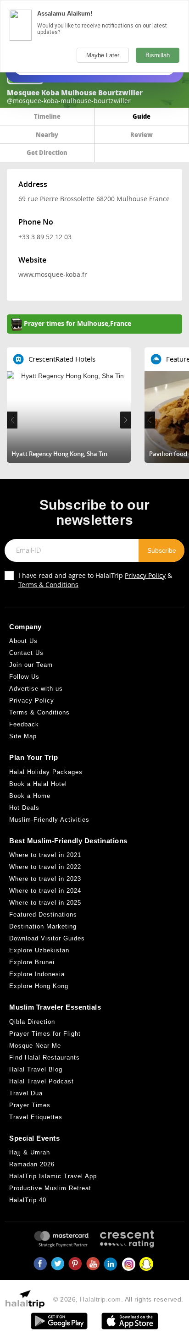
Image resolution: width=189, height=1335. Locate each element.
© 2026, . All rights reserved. (118, 1299)
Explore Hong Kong (38, 986)
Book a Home (29, 795)
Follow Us (24, 676)
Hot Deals (24, 807)
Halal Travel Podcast (41, 1081)
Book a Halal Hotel (38, 783)
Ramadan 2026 (32, 1164)
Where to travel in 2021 (45, 855)
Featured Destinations (43, 914)
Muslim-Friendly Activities (49, 819)
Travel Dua (26, 1093)
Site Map (23, 736)
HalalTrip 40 (27, 1200)
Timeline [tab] (47, 116)
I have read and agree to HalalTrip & (95, 580)
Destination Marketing (43, 926)
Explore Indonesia (37, 974)
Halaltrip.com (100, 1299)
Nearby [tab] (47, 134)
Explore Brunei (32, 962)
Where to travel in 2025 (45, 902)
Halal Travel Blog (35, 1069)
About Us (23, 640)
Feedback (24, 724)
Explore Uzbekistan (39, 950)
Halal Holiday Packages (46, 772)
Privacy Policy (145, 575)
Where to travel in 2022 (45, 866)
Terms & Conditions (48, 584)
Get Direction (47, 152)
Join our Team (31, 664)
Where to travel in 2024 (45, 890)
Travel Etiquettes (35, 1117)
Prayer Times (29, 1105)
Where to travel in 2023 (45, 878)
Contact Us (26, 652)
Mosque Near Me (35, 1045)
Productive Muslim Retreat (50, 1188)
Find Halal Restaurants (44, 1057)
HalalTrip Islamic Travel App (53, 1176)
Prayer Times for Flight (45, 1033)
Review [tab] (141, 134)
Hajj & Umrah (29, 1152)
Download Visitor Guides (47, 938)
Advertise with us (36, 688)
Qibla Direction (32, 1021)
